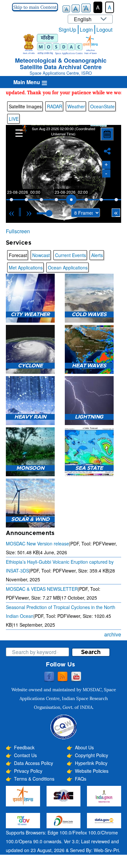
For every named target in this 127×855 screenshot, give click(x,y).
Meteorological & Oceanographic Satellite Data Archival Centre (60, 63)
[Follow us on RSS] (62, 677)
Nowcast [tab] (41, 255)
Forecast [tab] (18, 255)
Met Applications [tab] (26, 267)
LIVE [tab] (14, 118)
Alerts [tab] (97, 255)
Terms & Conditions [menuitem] (34, 778)
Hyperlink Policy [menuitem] (91, 763)
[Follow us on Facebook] (49, 677)
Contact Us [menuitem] (25, 755)
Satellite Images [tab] (25, 106)
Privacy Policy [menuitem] (28, 771)
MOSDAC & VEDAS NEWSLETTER (42, 589)
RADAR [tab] (54, 106)
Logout (104, 29)
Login (86, 29)
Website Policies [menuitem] (91, 771)
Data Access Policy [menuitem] (33, 763)
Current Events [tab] (70, 255)
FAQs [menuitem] (80, 778)
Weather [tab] (76, 106)
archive (112, 634)
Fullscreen (18, 231)
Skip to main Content (35, 7)
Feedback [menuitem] (24, 747)
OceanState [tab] (102, 106)
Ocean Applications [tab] (68, 267)
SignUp (67, 29)
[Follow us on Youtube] (76, 677)
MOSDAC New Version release (37, 543)
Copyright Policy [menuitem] (91, 755)
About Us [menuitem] (84, 747)
